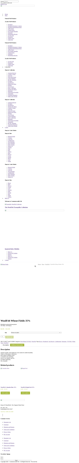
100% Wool (11, 28)
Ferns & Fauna (11, 111)
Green (9, 156)
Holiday (10, 85)
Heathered (45, 341)
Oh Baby (10, 81)
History (10, 254)
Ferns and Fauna (12, 77)
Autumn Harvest (12, 73)
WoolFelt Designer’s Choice (15, 26)
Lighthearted (11, 140)
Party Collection (12, 88)
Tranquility (10, 93)
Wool (2, 343)
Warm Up (10, 146)
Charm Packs (11, 30)
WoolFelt (10, 24)
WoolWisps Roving (12, 34)
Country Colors (12, 74)
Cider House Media (41, 461)
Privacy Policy (7, 432)
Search (2, 1)
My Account (7, 434)
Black (9, 158)
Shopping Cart (7, 422)
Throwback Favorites (13, 92)
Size (6, 332)
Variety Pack (11, 38)
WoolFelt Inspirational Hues (15, 27)
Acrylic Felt (11, 35)
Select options (5, 393)
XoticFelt (10, 33)
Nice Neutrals (11, 143)
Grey (9, 160)
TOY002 (69, 341)
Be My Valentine (12, 80)
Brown (9, 154)
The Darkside (11, 142)
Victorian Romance (12, 95)
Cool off (10, 170)
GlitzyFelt (10, 39)
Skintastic (10, 91)
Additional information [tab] (17, 345)
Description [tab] (6, 345)
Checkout (6, 424)
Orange (10, 147)
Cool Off (10, 139)
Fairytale (10, 75)
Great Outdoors (12, 78)
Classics (10, 138)
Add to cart (9, 337)
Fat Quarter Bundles (13, 31)
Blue (9, 153)
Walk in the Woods (12, 96)
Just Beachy (11, 82)
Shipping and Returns (9, 427)
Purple (9, 157)
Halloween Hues (12, 84)
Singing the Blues (12, 89)
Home (39, 264)
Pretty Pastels (11, 144)
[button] (35, 266)
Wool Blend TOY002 (25, 341)
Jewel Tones (11, 87)
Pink (9, 149)
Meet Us (10, 252)
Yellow (9, 151)
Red (9, 150)
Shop (43, 264)
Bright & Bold (11, 136)
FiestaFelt (10, 37)
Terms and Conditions (9, 429)
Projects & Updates (12, 253)
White (9, 161)
